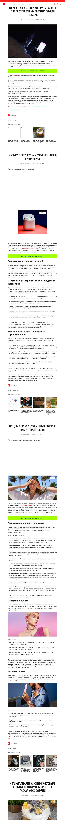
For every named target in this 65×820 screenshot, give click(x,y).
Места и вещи (16, 390)
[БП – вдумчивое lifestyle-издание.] (4, 4)
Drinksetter (21, 1)
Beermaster (29, 1)
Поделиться (14, 115)
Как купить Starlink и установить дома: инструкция (32, 107)
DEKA (9, 738)
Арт (39, 4)
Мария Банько (24, 795)
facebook (37, 70)
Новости (15, 4)
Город (19, 4)
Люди (23, 4)
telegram (42, 70)
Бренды (28, 4)
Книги (35, 4)
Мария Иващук (25, 20)
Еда (42, 4)
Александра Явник (25, 164)
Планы (45, 4)
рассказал (15, 75)
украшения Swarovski (28, 505)
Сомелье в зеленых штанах (40, 1)
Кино (32, 4)
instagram (32, 70)
